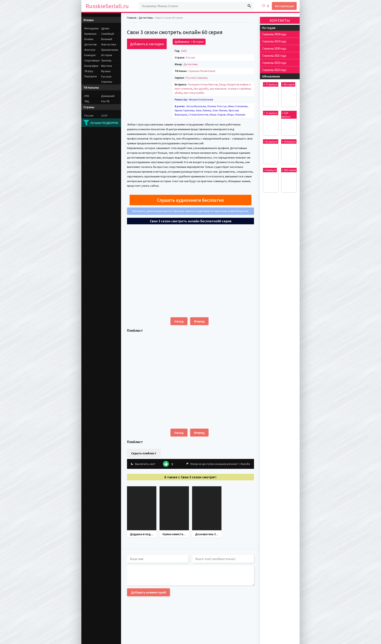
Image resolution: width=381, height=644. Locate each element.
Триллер (106, 60)
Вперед (199, 321)
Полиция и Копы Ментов (203, 84)
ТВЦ (86, 101)
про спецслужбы (194, 93)
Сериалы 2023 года (274, 70)
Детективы (191, 64)
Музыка (106, 71)
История (106, 55)
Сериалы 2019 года (274, 41)
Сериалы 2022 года (274, 63)
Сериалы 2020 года (274, 48)
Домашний (107, 96)
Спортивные (92, 60)
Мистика (106, 66)
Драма (105, 28)
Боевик (88, 39)
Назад (179, 321)
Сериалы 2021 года (274, 55)
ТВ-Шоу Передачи (90, 73)
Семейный (107, 33)
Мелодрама (91, 28)
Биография (91, 66)
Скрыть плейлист (143, 453)
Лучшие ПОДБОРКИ (104, 123)
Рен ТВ (105, 101)
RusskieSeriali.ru (107, 6)
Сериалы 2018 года (274, 34)
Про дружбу (200, 88)
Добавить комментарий (148, 592)
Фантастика (108, 44)
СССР (104, 115)
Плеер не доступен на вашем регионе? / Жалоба (220, 464)
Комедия (89, 55)
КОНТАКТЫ (280, 20)
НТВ (86, 96)
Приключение (109, 50)
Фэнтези (89, 50)
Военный (106, 39)
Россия (190, 57)
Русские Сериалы (197, 77)
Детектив (90, 44)
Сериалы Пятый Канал (201, 71)
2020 (184, 51)
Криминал (90, 33)
